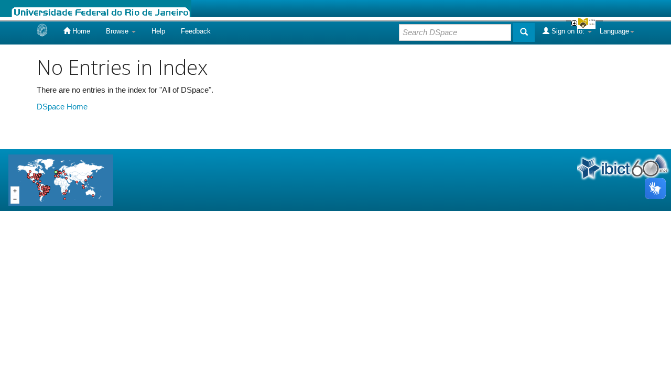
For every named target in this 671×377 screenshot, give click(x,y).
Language (614, 31)
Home (80, 31)
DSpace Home (62, 106)
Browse (118, 31)
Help (158, 31)
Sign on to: (568, 31)
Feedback (196, 31)
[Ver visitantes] (60, 179)
